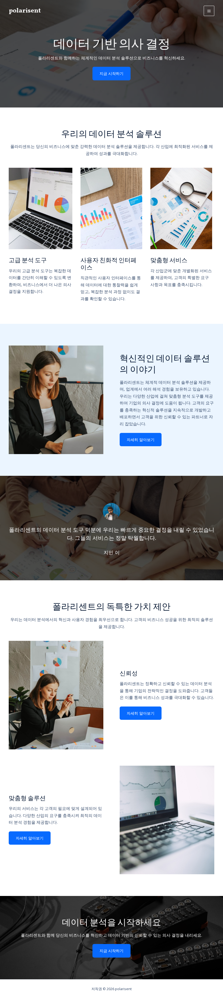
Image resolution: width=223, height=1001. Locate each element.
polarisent (25, 10)
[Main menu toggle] (209, 11)
